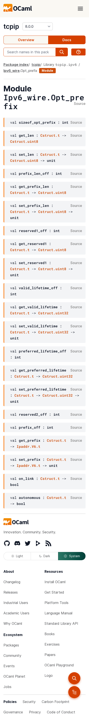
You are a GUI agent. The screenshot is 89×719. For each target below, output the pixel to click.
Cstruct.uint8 (24, 141)
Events (9, 666)
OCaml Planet (14, 676)
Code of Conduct (61, 712)
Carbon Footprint (55, 702)
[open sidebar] (74, 692)
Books (49, 634)
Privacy (35, 712)
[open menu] (80, 8)
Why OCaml (12, 623)
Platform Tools (56, 603)
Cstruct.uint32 (53, 313)
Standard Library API (61, 623)
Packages (11, 645)
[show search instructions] (78, 52)
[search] (74, 678)
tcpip (11, 26)
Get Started (54, 592)
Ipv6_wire (11, 70)
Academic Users (16, 613)
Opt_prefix (29, 70)
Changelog (11, 582)
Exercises (52, 644)
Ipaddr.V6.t (28, 446)
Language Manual (58, 613)
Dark (46, 556)
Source (80, 104)
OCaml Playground (59, 665)
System (74, 556)
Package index (16, 64)
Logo (48, 675)
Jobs (7, 687)
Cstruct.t (50, 135)
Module (47, 70)
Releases (10, 592)
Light (19, 556)
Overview (26, 40)
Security (29, 702)
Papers (50, 654)
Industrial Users (15, 603)
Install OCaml (54, 582)
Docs (66, 40)
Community (12, 655)
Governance (13, 712)
